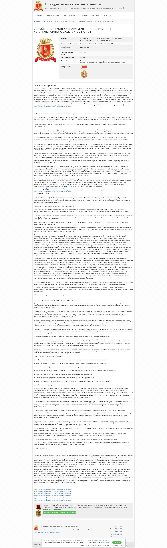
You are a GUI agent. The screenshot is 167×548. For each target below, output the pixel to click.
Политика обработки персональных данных (47, 532)
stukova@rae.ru (117, 534)
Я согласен (117, 542)
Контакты (107, 15)
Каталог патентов (70, 15)
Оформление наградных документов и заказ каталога (60, 512)
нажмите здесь (105, 542)
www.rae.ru (116, 537)
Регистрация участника (90, 15)
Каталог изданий (52, 15)
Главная (39, 15)
